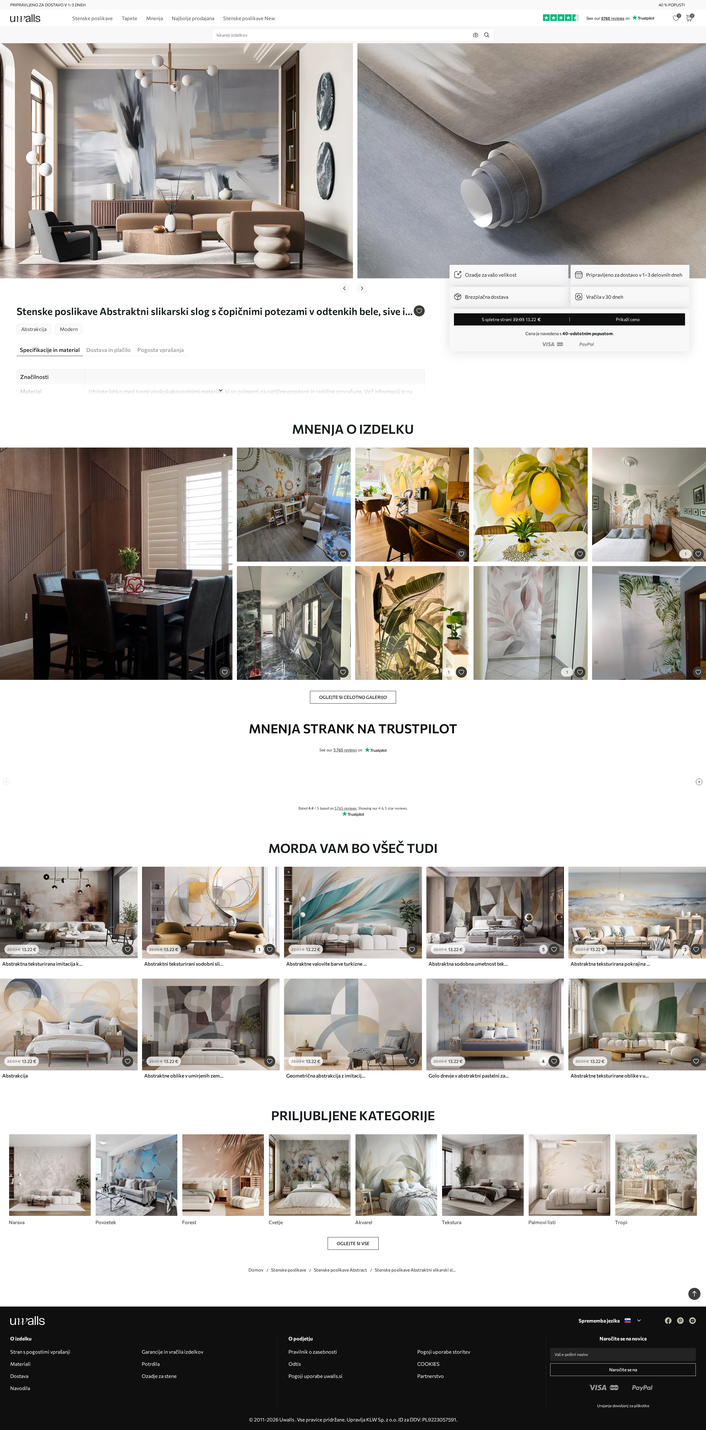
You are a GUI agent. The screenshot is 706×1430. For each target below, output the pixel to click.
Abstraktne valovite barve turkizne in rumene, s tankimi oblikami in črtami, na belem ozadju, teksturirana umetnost (326, 964)
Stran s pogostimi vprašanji (40, 1352)
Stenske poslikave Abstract (340, 1269)
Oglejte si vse (353, 1243)
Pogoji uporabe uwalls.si (315, 1376)
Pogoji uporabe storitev (443, 1352)
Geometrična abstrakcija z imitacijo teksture (326, 1076)
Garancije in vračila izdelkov (172, 1352)
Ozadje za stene (159, 1376)
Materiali (20, 1364)
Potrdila (151, 1364)
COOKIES (428, 1364)
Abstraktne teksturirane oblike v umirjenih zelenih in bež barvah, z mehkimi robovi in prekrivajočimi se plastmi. (611, 1076)
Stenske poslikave (288, 1269)
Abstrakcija (15, 1076)
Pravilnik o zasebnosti (312, 1352)
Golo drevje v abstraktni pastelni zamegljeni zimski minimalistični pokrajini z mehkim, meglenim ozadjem (469, 1076)
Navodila (20, 1388)
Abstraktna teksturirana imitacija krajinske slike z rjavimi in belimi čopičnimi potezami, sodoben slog (42, 964)
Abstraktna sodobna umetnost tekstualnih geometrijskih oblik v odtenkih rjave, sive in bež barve (469, 964)
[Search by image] (475, 35)
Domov (255, 1269)
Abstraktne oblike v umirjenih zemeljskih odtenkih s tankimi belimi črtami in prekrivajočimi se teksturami (184, 1076)
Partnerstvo (430, 1376)
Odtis (294, 1364)
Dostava (19, 1376)
